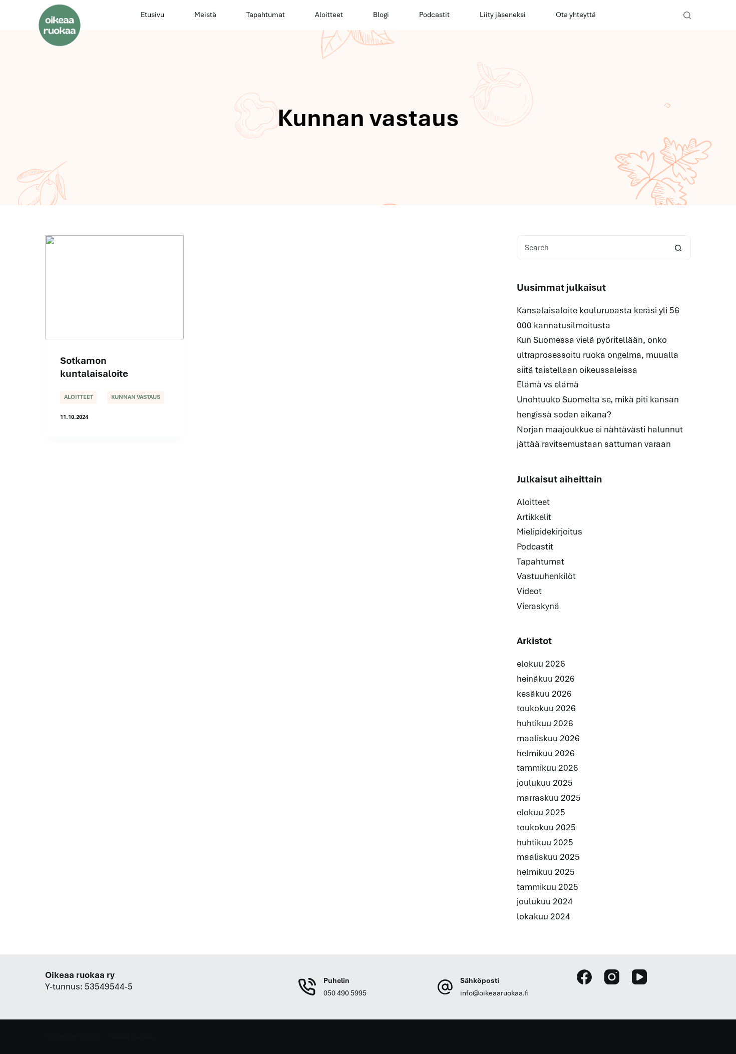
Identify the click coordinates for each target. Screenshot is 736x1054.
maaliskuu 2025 (548, 856)
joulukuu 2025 (545, 782)
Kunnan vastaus (135, 396)
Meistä (205, 14)
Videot (529, 591)
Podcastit (434, 14)
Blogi (381, 14)
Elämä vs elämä (548, 384)
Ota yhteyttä (576, 14)
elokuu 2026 (541, 663)
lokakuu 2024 (543, 916)
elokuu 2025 (541, 812)
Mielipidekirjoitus (549, 531)
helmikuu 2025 (546, 871)
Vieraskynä (538, 606)
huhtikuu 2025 (545, 842)
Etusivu (152, 14)
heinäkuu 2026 (546, 678)
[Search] (687, 15)
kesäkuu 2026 (544, 693)
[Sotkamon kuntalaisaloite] (114, 287)
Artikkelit (534, 516)
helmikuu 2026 (546, 753)
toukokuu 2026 (546, 708)
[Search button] (677, 247)
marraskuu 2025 (549, 797)
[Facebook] (584, 976)
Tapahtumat (265, 14)
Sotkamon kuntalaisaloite (94, 367)
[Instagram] (611, 976)
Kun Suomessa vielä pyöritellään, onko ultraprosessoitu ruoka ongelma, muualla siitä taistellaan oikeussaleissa (597, 354)
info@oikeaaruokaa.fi (494, 992)
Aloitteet (329, 14)
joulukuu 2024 (545, 901)
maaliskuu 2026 (548, 738)
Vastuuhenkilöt (546, 576)
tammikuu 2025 (547, 886)
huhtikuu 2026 (545, 723)
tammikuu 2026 (547, 767)
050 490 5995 (344, 992)
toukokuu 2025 (546, 827)
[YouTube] (639, 976)
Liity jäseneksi (503, 14)
